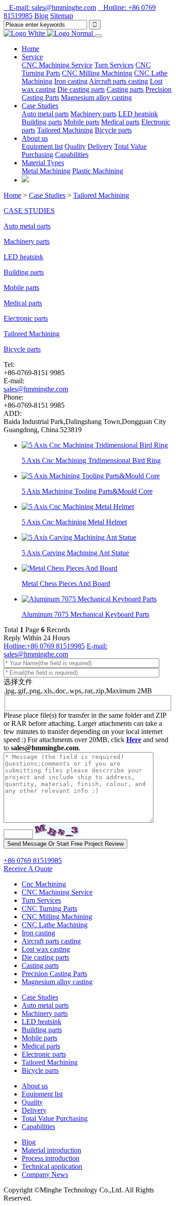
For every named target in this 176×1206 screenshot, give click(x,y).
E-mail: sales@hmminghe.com (50, 7)
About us (35, 1086)
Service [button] (32, 57)
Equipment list (42, 146)
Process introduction (50, 1158)
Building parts (42, 122)
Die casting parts (81, 89)
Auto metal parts (45, 114)
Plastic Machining (97, 171)
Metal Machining (46, 171)
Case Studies (47, 195)
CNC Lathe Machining (55, 925)
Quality (75, 146)
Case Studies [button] (40, 106)
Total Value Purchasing (55, 1118)
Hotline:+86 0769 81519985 (44, 646)
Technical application (52, 1166)
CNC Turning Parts (49, 908)
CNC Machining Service (57, 65)
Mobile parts (81, 122)
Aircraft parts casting (118, 81)
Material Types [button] (43, 163)
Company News (45, 1174)
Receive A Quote (28, 868)
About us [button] (35, 138)
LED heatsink (138, 114)
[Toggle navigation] (98, 35)
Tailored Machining (65, 130)
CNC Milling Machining (97, 73)
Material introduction (51, 1150)
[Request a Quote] (25, 180)
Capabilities (71, 154)
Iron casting (71, 81)
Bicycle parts (113, 130)
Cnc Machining (44, 884)
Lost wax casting (46, 949)
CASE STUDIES (29, 211)
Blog (41, 15)
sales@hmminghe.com (36, 389)
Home (30, 48)
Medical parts (120, 122)
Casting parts (125, 89)
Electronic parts (26, 318)
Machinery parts (93, 114)
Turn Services (114, 65)
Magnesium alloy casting (96, 97)
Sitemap (61, 15)
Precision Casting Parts (54, 973)
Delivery (100, 146)
